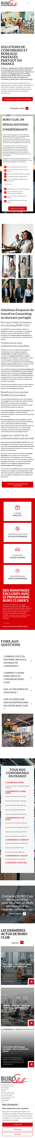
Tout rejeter (17, 1134)
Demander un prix (17, 108)
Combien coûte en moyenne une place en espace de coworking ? (15, 661)
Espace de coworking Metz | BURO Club (14, 852)
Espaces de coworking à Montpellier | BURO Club (17, 827)
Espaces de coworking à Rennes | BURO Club (15, 814)
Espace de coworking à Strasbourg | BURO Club (16, 843)
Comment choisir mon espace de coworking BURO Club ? (14, 677)
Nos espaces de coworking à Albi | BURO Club (16, 823)
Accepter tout (17, 1124)
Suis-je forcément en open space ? (16, 691)
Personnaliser (18, 1129)
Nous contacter (16, 913)
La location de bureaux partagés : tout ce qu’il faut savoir (15, 1048)
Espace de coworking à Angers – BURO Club (15, 801)
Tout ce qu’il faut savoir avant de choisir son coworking (17, 965)
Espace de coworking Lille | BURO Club (14, 847)
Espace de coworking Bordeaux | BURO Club (15, 836)
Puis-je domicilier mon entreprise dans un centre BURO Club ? (16, 704)
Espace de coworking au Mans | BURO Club (15, 796)
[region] (17, 1122)
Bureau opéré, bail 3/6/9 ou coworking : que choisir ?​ (16, 1006)
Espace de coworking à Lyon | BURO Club (15, 859)
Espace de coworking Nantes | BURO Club (15, 809)
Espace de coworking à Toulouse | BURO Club (16, 831)
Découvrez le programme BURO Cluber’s (15, 626)
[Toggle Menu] (28, 3)
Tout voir (15, 942)
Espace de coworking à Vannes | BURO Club (15, 805)
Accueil (2, 42)
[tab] (17, 661)
